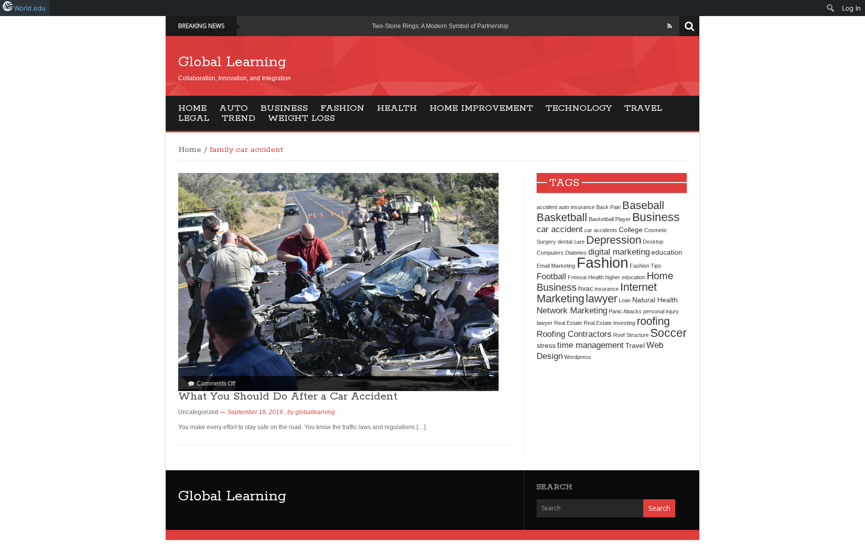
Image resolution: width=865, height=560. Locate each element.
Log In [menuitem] (851, 8)
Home (192, 108)
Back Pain (608, 207)
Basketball (562, 217)
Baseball (643, 205)
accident (547, 207)
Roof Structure (631, 335)
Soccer (668, 332)
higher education (625, 277)
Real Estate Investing (609, 323)
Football (551, 276)
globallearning (315, 412)
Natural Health (655, 300)
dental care (571, 242)
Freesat (577, 277)
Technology (579, 108)
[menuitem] (830, 8)
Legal (193, 118)
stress (546, 345)
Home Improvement (481, 108)
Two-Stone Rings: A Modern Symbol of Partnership (440, 26)
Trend (238, 118)
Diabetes (576, 253)
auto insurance (577, 207)
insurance (607, 289)
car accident (560, 229)
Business (284, 108)
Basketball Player (610, 219)
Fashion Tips (645, 266)
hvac (585, 288)
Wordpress (577, 357)
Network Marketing (572, 310)
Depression (613, 240)
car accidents (600, 230)
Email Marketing (556, 266)
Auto (233, 108)
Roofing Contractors (574, 334)
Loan (625, 300)
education (666, 252)
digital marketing (619, 252)
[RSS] (669, 26)
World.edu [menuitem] (30, 8)
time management (590, 345)
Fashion (342, 108)
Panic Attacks (625, 311)
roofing (653, 321)
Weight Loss (301, 118)
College (631, 230)
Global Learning (232, 62)
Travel (643, 108)
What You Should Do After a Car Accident (287, 397)
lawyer (601, 298)
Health (397, 108)
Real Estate (568, 323)
